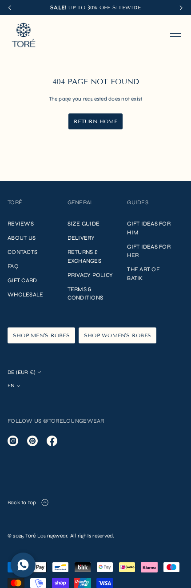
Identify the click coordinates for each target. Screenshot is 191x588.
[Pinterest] (32, 441)
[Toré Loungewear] (23, 35)
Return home (95, 121)
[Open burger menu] (175, 35)
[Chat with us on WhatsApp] (23, 565)
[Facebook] (52, 441)
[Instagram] (13, 441)
